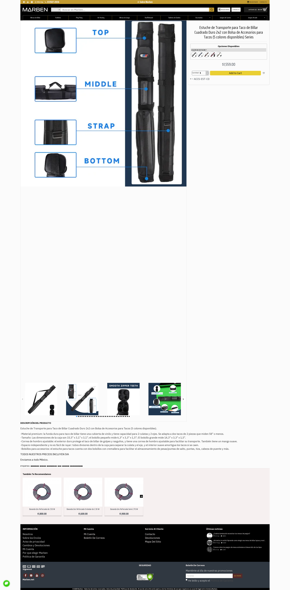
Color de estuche (198, 50)
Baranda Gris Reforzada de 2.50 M (42, 509)
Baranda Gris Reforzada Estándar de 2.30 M (83, 509)
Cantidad (195, 73)
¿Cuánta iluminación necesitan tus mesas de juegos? (231, 533)
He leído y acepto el (210, 580)
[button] (22, 399)
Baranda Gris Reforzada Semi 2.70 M (124, 509)
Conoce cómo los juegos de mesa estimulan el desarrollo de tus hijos (237, 547)
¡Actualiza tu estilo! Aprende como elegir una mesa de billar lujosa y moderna (239, 540)
